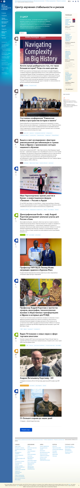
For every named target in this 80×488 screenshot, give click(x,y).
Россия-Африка (51, 209)
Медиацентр (54, 452)
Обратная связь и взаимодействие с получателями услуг (31, 468)
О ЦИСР (24, 16)
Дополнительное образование (31, 458)
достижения (32, 385)
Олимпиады (30, 449)
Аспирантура (30, 455)
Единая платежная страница (20, 478)
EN (70, 1)
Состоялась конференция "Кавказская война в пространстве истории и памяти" (38, 119)
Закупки (16, 456)
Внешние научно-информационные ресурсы (45, 459)
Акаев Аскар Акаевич (6, 50)
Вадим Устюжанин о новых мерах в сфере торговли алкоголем (38, 335)
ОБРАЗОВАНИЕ (31, 444)
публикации (26, 85)
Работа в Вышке (17, 479)
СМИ (27, 234)
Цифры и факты (18, 446)
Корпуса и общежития (19, 455)
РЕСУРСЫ (54, 444)
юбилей (44, 385)
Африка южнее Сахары (34, 162)
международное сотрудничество (36, 209)
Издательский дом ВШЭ (56, 447)
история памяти (33, 135)
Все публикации (69, 89)
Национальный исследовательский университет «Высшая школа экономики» (29, 439)
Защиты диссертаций (43, 453)
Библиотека (54, 446)
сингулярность (37, 329)
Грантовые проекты (4, 26)
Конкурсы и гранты (43, 457)
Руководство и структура (19, 447)
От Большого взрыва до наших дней (36, 418)
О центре (4, 13)
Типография (54, 451)
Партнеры (4, 37)
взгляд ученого (49, 133)
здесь (69, 484)
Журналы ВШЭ (55, 454)
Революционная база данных (5, 22)
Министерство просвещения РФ (68, 450)
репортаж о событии (24, 135)
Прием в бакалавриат (31, 451)
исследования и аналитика (40, 133)
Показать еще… (26, 430)
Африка (45, 209)
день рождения (39, 385)
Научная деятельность (5, 19)
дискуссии (32, 133)
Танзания (56, 209)
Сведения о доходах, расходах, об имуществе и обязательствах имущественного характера (20, 467)
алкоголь (31, 345)
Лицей (29, 446)
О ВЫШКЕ (17, 444)
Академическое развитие (44, 455)
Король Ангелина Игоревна (6, 57)
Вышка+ (29, 452)
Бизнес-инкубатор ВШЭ (32, 462)
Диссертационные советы (45, 452)
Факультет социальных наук (59, 439)
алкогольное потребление (39, 345)
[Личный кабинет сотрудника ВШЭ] (76, 1)
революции (51, 162)
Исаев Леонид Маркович (6, 54)
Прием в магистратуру (32, 454)
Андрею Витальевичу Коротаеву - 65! (37, 378)
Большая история (33, 85)
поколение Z (30, 329)
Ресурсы (3, 35)
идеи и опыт (26, 133)
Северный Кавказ (55, 135)
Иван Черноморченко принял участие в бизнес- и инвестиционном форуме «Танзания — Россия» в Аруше (37, 198)
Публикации (54, 455)
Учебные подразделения (48, 439)
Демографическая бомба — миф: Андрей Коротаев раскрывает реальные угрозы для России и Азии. (39, 217)
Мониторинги (42, 450)
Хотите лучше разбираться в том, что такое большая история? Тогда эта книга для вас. (39, 66)
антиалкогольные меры (50, 345)
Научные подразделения (44, 446)
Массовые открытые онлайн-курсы (69, 452)
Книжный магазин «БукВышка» (57, 449)
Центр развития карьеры (32, 460)
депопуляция (38, 234)
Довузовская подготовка (32, 447)
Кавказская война (40, 135)
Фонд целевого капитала (19, 461)
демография (31, 234)
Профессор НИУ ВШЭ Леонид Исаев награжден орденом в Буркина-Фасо (37, 268)
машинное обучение (43, 162)
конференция (47, 135)
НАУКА (41, 444)
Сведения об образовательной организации (18, 472)
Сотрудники (4, 15)
